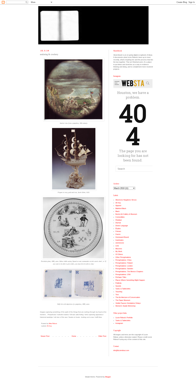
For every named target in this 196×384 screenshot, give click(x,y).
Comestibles (120, 217)
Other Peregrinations (123, 257)
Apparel (118, 205)
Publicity (118, 283)
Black (117, 211)
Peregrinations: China (123, 260)
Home (74, 336)
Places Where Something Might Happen (130, 280)
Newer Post (45, 336)
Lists (117, 246)
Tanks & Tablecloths (122, 289)
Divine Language (121, 226)
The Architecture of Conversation (127, 297)
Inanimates (119, 240)
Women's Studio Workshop (125, 306)
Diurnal (118, 223)
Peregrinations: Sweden (124, 269)
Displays (118, 220)
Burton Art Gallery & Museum (126, 214)
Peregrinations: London (124, 266)
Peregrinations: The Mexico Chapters (129, 271)
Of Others (119, 254)
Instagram (119, 323)
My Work (118, 251)
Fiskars (118, 231)
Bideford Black (120, 208)
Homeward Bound (122, 237)
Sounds (118, 286)
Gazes (118, 234)
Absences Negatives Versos (126, 200)
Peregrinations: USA (122, 274)
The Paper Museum (122, 300)
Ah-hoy (49, 326)
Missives (118, 249)
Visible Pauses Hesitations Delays (128, 303)
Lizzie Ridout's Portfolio (124, 317)
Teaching (118, 292)
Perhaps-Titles (120, 277)
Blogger (108, 377)
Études (118, 228)
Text (117, 294)
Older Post (102, 336)
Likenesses (119, 243)
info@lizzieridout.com (121, 350)
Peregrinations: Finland (123, 263)
